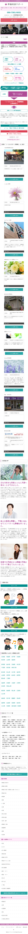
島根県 (8, 690)
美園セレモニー (7, 331)
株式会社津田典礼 (8, 294)
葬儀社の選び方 (5, 782)
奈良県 (3, 686)
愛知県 (3, 678)
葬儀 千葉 (17, 758)
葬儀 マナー (4, 874)
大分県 (3, 706)
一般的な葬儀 (11, 735)
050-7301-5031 (14, 12)
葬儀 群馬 (11, 758)
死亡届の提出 (5, 740)
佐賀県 (8, 703)
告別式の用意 (4, 915)
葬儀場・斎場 (4, 824)
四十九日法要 (21, 742)
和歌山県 (8, 686)
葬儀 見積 (4, 853)
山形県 (8, 660)
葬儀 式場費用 (21, 727)
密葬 (3, 831)
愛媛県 (13, 698)
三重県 (8, 678)
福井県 (18, 672)
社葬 (3, 810)
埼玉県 (18, 664)
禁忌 (9, 719)
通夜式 (14, 725)
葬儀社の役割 (18, 721)
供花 (3, 843)
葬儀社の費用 (4, 786)
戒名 (3, 912)
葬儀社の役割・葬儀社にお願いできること (11, 789)
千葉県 (3, 667)
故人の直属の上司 (6, 746)
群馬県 (3, 664)
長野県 (8, 675)
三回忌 (3, 739)
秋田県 (3, 660)
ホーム (3, 927)
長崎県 (13, 703)
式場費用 (4, 908)
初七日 (3, 878)
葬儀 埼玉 (4, 756)
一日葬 (3, 803)
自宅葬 (3, 834)
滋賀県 (3, 683)
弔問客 (20, 737)
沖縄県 (19, 706)
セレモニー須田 (7, 220)
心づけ (3, 846)
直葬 (3, 800)
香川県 (8, 698)
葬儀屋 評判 (20, 744)
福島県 (13, 660)
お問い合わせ (14, 20)
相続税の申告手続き (6, 864)
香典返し (9, 723)
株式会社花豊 (7, 430)
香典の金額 (4, 817)
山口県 (3, 693)
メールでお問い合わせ (14, 179)
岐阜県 (13, 675)
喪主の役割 (4, 813)
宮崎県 (8, 706)
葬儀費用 (4, 827)
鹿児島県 (14, 706)
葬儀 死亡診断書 (13, 737)
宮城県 (18, 656)
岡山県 (13, 690)
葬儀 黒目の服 (5, 744)
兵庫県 (18, 683)
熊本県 (18, 703)
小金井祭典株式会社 (8, 147)
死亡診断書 (4, 867)
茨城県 (13, 664)
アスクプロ (12, 932)
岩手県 (13, 656)
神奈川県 (14, 667)
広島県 (18, 690)
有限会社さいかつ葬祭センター (11, 259)
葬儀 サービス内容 (16, 723)
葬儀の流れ (4, 793)
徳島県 (3, 698)
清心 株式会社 (7, 394)
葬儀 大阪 (18, 756)
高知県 (18, 698)
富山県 (8, 672)
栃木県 (8, 664)
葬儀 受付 (4, 735)
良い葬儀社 (4, 850)
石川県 (13, 672)
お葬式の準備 (14, 746)
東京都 (8, 667)
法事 (3, 905)
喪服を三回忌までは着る (12, 739)
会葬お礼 (4, 721)
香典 (11, 725)
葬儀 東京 (4, 758)
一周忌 (3, 884)
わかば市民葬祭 (7, 358)
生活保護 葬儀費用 (6, 888)
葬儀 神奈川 (11, 756)
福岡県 (3, 703)
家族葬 (3, 796)
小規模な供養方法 (5, 918)
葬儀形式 (4, 901)
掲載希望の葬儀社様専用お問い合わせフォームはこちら (14, 893)
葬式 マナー (4, 871)
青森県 (8, 656)
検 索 (25, 39)
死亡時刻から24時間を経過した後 (9, 742)
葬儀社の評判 (4, 857)
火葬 (3, 807)
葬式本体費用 (5, 725)
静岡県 (18, 675)
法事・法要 (4, 820)
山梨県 (3, 675)
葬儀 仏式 (13, 744)
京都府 (8, 683)
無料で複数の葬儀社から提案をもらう (14, 774)
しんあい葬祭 (7, 183)
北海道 (3, 656)
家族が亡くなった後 (6, 860)
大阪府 (13, 683)
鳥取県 (3, 690)
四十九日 (4, 881)
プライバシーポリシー (10, 927)
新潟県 (3, 672)
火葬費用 (4, 719)
